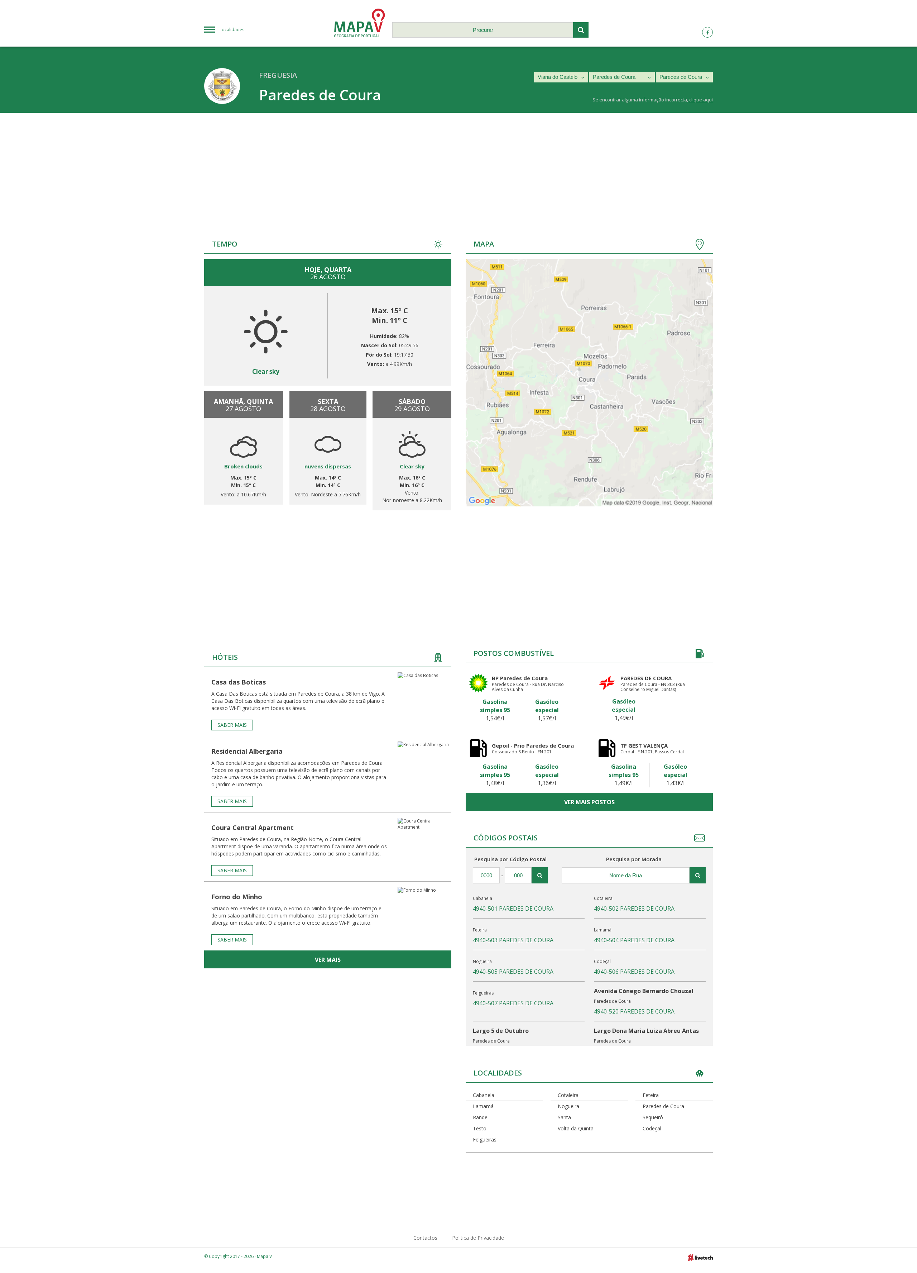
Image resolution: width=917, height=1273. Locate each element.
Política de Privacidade (478, 1237)
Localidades (232, 30)
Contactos (425, 1237)
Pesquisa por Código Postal (510, 859)
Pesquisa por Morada (634, 859)
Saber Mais (232, 724)
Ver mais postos (589, 802)
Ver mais (328, 960)
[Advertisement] (458, 166)
